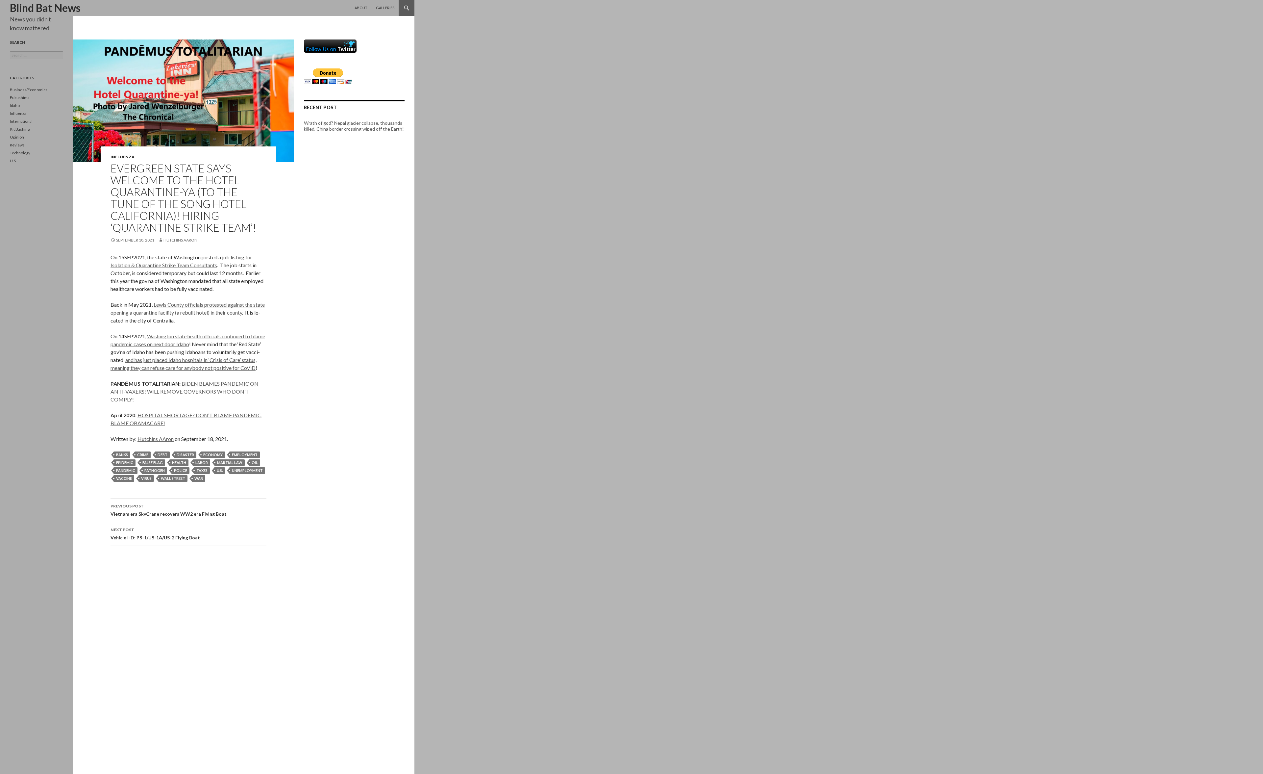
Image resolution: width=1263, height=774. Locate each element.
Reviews (17, 144)
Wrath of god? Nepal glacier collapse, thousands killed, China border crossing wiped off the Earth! (354, 126)
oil (255, 462)
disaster (185, 454)
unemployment (247, 470)
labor (201, 462)
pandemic (125, 470)
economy (213, 454)
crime (142, 454)
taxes (202, 470)
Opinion (17, 137)
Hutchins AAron (180, 240)
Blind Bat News (45, 7)
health (179, 462)
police (180, 470)
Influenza (123, 156)
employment (245, 454)
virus (146, 478)
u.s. (220, 470)
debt (162, 454)
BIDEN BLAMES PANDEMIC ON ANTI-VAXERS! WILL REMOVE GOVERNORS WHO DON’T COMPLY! (185, 391)
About (361, 8)
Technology (20, 152)
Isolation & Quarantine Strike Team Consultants (164, 265)
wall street (173, 478)
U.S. (13, 160)
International (21, 121)
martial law (229, 462)
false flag (152, 462)
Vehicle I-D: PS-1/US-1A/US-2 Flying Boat (155, 533)
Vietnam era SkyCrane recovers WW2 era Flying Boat (169, 510)
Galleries (385, 8)
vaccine (124, 478)
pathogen (154, 470)
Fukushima (20, 97)
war (198, 478)
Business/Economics (28, 89)
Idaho (15, 105)
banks (122, 454)
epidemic (124, 462)
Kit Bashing (20, 129)
